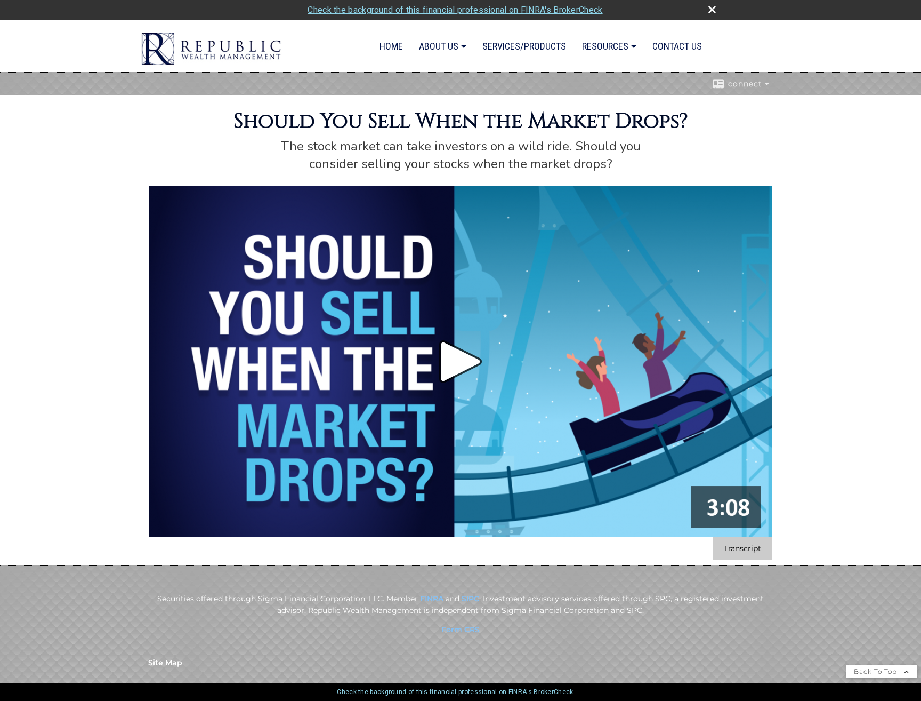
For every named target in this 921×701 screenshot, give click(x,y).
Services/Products (524, 46)
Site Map (165, 662)
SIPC (470, 598)
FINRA (431, 598)
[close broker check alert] (712, 9)
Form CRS (460, 629)
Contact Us (677, 46)
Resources (605, 46)
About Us (438, 46)
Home (391, 46)
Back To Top (876, 671)
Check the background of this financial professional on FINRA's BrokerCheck (455, 10)
